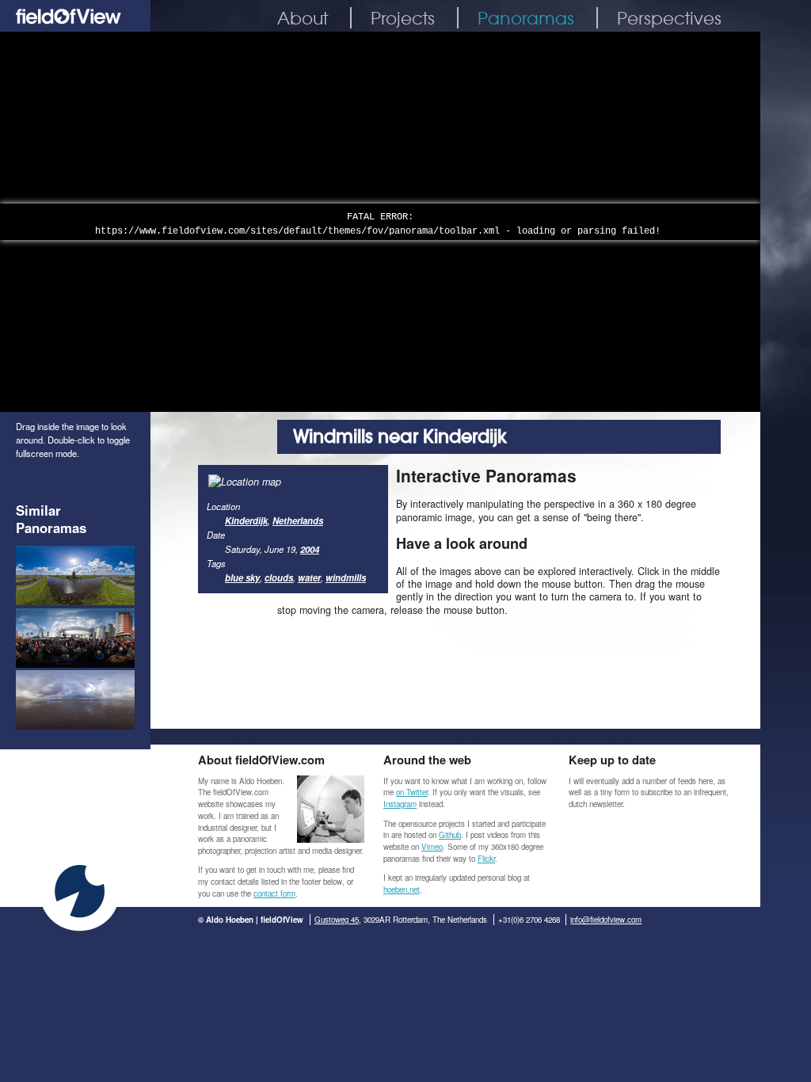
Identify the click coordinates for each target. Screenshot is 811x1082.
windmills (346, 577)
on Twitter (412, 792)
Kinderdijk (246, 520)
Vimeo (432, 846)
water (309, 577)
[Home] (75, 27)
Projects (403, 18)
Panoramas (526, 18)
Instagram (400, 804)
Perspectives (669, 18)
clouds (279, 577)
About (302, 18)
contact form (274, 893)
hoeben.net (401, 889)
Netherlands (297, 520)
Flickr (486, 858)
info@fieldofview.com (606, 919)
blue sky (242, 577)
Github (450, 834)
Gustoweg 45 (336, 919)
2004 (309, 549)
